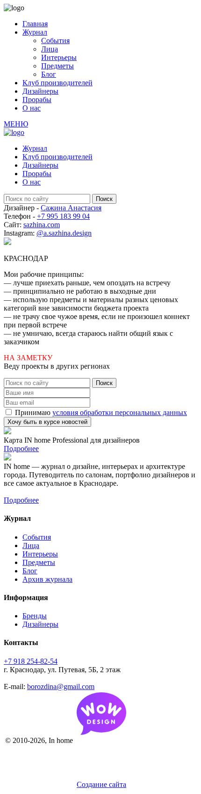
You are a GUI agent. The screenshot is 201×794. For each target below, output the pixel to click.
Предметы (57, 66)
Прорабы (36, 100)
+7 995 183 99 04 (63, 216)
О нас (31, 108)
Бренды (34, 616)
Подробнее (21, 449)
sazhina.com (41, 225)
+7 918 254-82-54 (30, 661)
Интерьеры (59, 57)
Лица (49, 49)
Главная (35, 24)
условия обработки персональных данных (119, 412)
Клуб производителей (57, 83)
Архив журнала (47, 579)
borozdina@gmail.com (60, 686)
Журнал (34, 32)
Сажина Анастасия (71, 208)
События (55, 41)
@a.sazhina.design (64, 233)
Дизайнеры (40, 91)
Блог (48, 74)
